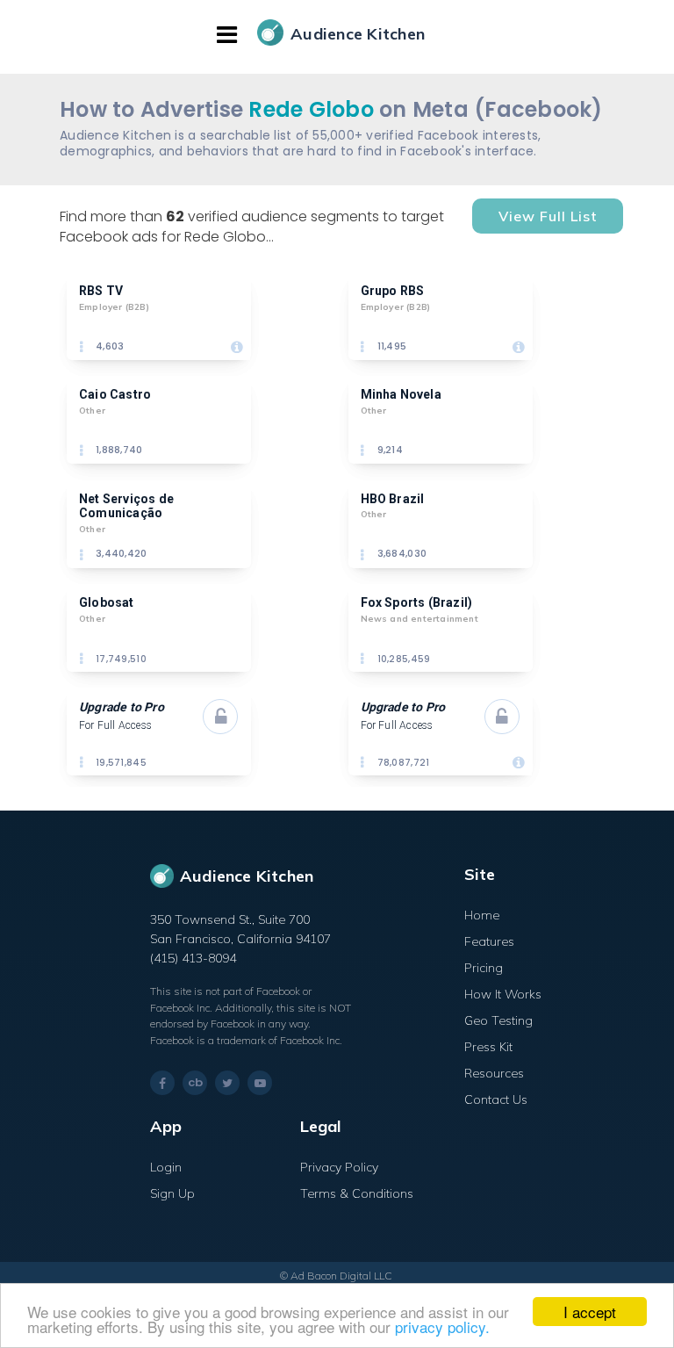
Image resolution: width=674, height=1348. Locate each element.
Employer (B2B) (114, 307)
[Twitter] (227, 1082)
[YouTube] (259, 1082)
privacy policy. (442, 1326)
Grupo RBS (393, 291)
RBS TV (101, 291)
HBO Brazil (393, 499)
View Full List (548, 216)
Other (92, 410)
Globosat (106, 602)
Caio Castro (115, 394)
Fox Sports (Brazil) (417, 602)
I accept (589, 1312)
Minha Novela (401, 394)
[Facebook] (162, 1083)
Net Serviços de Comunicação (127, 506)
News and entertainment (419, 618)
